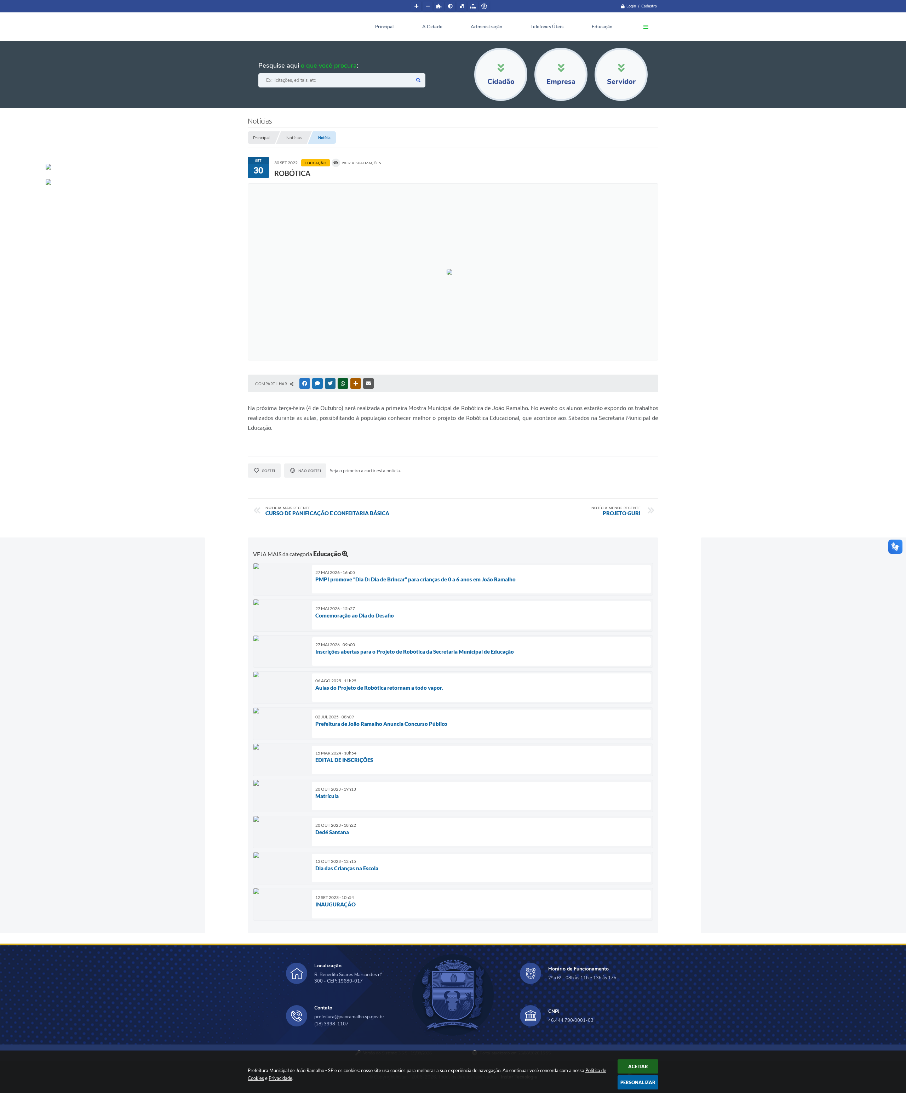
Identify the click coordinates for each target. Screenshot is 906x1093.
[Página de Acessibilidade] (484, 6)
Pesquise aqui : (308, 65)
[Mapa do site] (473, 6)
